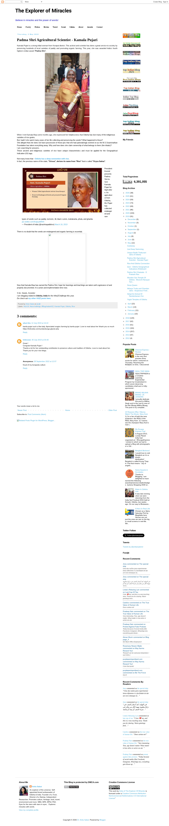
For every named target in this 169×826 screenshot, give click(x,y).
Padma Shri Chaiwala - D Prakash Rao (137, 273)
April (130, 304)
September (132, 229)
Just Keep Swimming (135, 249)
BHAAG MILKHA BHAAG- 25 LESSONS (141, 395)
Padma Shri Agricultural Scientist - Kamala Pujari (137, 259)
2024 (128, 200)
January (131, 314)
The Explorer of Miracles (43, 11)
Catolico (126, 732)
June (130, 240)
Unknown (27, 340)
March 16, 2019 (61, 224)
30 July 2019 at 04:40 (40, 340)
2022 (128, 206)
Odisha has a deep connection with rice (52, 159)
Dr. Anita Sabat (83, 820)
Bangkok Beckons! (142, 451)
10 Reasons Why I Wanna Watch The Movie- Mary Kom (136, 413)
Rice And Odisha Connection (138, 263)
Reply (25, 332)
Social (63, 27)
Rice (73, 306)
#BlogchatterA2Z (48, 306)
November (132, 223)
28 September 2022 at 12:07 (45, 361)
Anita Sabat (37, 787)
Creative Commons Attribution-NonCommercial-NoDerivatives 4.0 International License (127, 795)
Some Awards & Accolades (141, 471)
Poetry (28, 27)
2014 (128, 331)
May (130, 243)
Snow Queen (132, 285)
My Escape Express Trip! (140, 430)
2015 (128, 328)
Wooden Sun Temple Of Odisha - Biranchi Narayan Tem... (138, 280)
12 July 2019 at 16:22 (39, 323)
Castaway (131, 246)
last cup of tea (128, 718)
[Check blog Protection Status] (71, 788)
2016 (128, 325)
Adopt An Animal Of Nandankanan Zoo (135, 295)
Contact (100, 27)
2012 (128, 338)
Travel (55, 27)
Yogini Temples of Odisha (137, 299)
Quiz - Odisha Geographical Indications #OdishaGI (138, 268)
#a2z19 (26, 306)
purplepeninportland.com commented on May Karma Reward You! (133, 661)
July (129, 236)
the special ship (142, 688)
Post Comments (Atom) (37, 414)
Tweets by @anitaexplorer (133, 547)
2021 (128, 210)
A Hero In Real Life (142, 509)
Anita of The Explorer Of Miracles (132, 791)
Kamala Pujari (60, 306)
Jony (124, 688)
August (131, 233)
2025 (128, 196)
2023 (128, 203)
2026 (128, 193)
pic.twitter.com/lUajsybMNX (33, 222)
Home (19, 27)
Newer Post (22, 410)
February (131, 310)
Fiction (37, 27)
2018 (128, 318)
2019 (128, 216)
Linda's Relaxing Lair (130, 716)
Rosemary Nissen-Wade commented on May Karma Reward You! (133, 648)
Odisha (72, 27)
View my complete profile (28, 810)
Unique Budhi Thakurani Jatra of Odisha (136, 254)
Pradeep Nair (127, 741)
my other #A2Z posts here (39, 298)
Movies (46, 27)
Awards (90, 27)
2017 (128, 321)
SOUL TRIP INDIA (142, 371)
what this (27, 323)
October (131, 226)
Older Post (113, 410)
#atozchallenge (35, 306)
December (132, 219)
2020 (128, 213)
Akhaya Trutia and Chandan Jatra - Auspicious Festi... (138, 290)
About (80, 27)
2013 (128, 335)
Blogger (103, 820)
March (130, 307)
